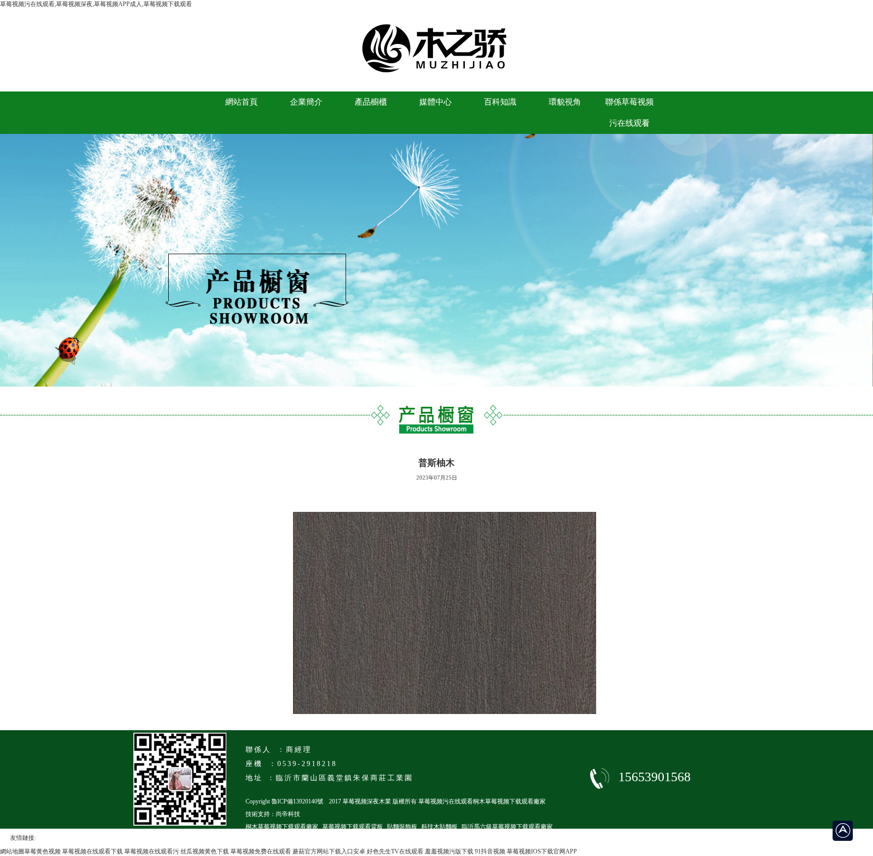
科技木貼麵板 (439, 826)
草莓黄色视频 (42, 851)
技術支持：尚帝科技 (273, 814)
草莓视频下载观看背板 (352, 826)
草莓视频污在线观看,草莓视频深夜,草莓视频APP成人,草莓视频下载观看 (96, 4)
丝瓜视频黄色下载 (204, 851)
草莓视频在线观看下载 (92, 851)
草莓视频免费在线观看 (260, 851)
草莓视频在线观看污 (151, 851)
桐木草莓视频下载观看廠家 (282, 826)
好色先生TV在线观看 (395, 851)
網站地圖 (12, 851)
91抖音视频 (490, 851)
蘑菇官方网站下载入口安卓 (329, 851)
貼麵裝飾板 (402, 826)
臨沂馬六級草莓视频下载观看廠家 (507, 826)
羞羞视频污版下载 (449, 851)
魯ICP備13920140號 (297, 801)
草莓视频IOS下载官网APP (542, 851)
